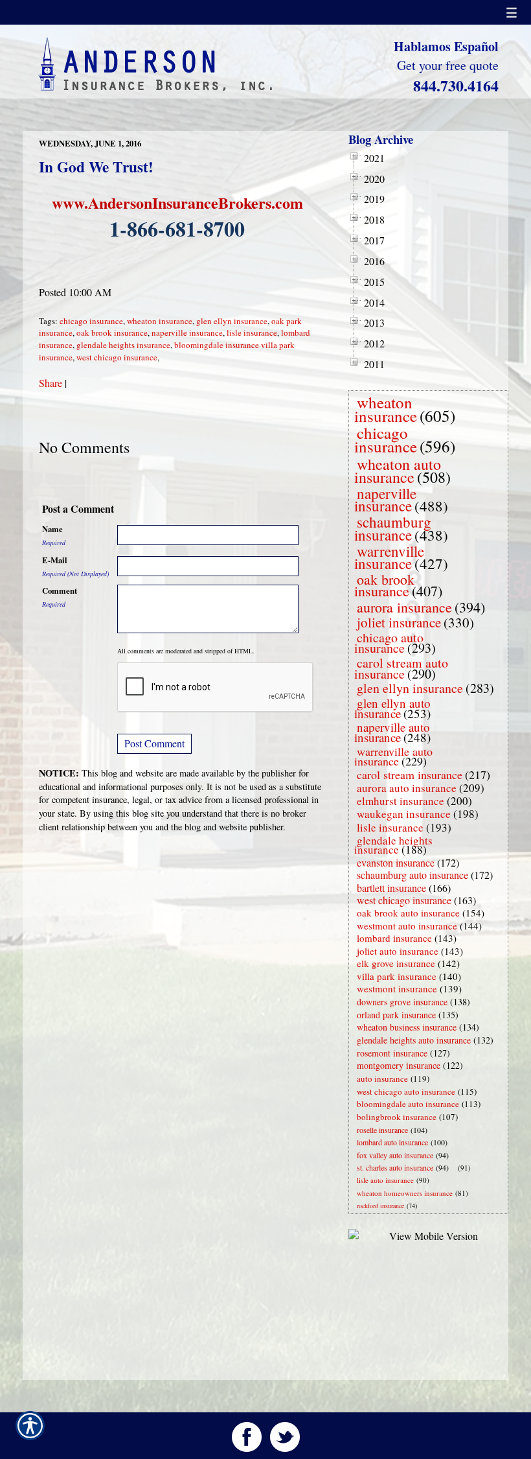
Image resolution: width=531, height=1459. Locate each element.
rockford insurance (380, 1205)
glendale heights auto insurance (414, 1040)
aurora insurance (404, 607)
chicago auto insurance (389, 643)
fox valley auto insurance (395, 1155)
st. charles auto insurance (395, 1167)
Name (52, 529)
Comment (59, 590)
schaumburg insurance (392, 528)
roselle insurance (382, 1130)
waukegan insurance (404, 813)
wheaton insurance (159, 321)
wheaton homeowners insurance (405, 1193)
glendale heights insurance (123, 345)
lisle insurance (252, 332)
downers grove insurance (402, 1002)
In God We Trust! (96, 167)
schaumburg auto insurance (412, 874)
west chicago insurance (116, 357)
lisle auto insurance (385, 1180)
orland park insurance (396, 1015)
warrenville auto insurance (393, 756)
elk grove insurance (396, 963)
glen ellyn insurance (231, 321)
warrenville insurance (389, 557)
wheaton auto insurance (397, 470)
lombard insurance (394, 937)
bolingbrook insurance (396, 1117)
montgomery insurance (398, 1065)
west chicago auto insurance (406, 1091)
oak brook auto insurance (408, 912)
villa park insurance (396, 976)
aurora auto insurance (407, 787)
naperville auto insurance (392, 732)
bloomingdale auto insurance (408, 1104)
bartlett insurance (391, 887)
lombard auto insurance (392, 1142)
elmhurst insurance (400, 800)
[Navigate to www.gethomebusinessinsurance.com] (455, 1167)
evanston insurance (396, 862)
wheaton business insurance (407, 1027)
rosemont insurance (392, 1053)
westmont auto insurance (407, 925)
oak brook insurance (112, 332)
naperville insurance (187, 332)
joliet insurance (399, 622)
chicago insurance (91, 321)
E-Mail (54, 560)
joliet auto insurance (397, 950)
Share (50, 383)
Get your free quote (448, 65)
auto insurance (382, 1078)
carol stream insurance (409, 774)
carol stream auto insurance (401, 668)
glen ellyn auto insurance (392, 708)
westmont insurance (397, 988)
